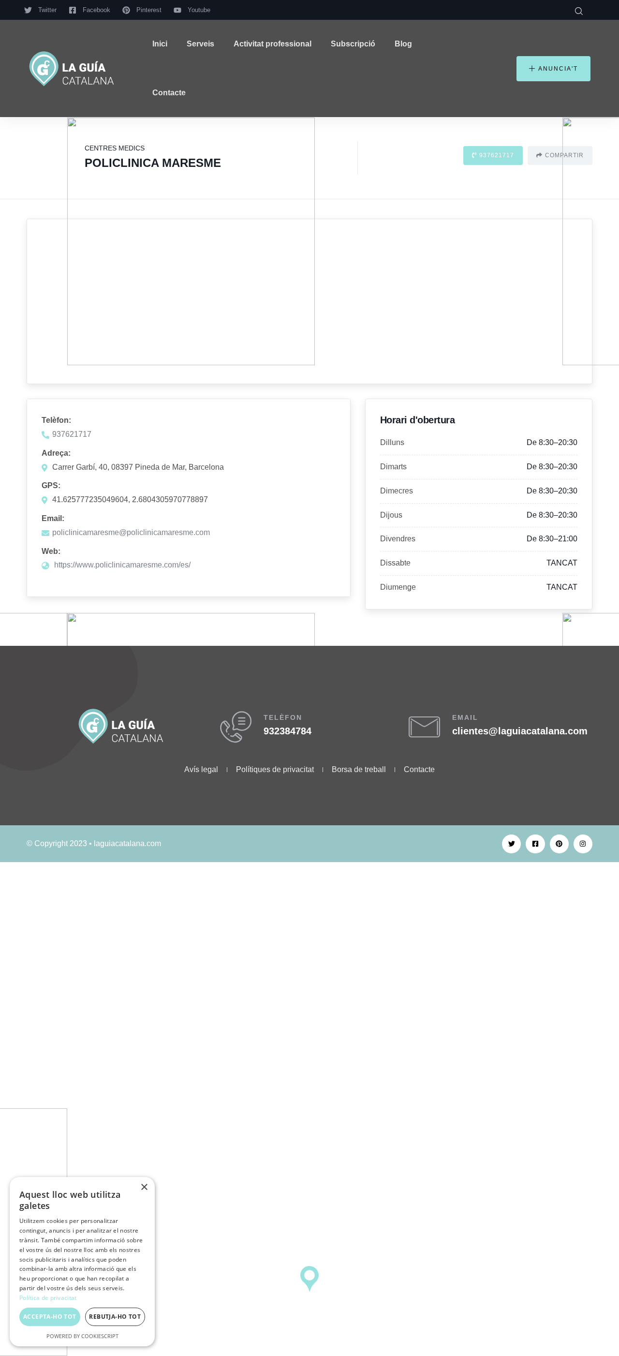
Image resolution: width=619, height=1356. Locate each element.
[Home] (71, 68)
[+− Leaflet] (309, 301)
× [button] (143, 1187)
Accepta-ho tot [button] (49, 1316)
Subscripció (353, 44)
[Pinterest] (559, 843)
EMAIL (465, 717)
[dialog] (82, 1261)
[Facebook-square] (535, 843)
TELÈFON (283, 717)
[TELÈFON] (235, 727)
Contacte (169, 93)
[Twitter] (511, 843)
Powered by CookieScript (82, 1336)
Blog (403, 44)
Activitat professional (272, 44)
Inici (159, 44)
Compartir (564, 155)
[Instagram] (583, 843)
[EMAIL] (424, 727)
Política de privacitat (48, 1298)
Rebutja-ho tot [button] (115, 1316)
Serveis (200, 44)
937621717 (496, 155)
